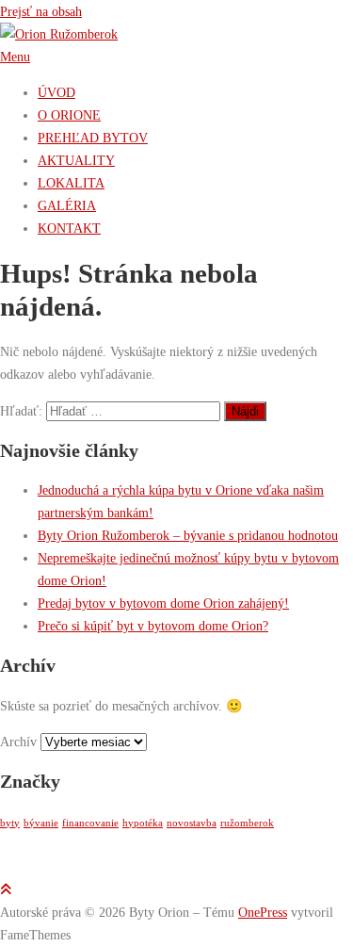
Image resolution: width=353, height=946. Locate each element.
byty (10, 823)
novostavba (192, 823)
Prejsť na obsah (41, 11)
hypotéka (142, 823)
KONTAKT (69, 228)
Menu (15, 56)
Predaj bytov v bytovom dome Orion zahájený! (163, 603)
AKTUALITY (76, 160)
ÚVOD (56, 92)
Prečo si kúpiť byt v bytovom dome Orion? (153, 625)
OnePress (262, 912)
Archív (18, 741)
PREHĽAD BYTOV (93, 137)
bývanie (41, 823)
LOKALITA (71, 182)
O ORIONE (69, 114)
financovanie (90, 823)
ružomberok (247, 823)
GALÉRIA (67, 205)
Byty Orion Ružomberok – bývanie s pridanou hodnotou (188, 535)
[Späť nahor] (5, 889)
